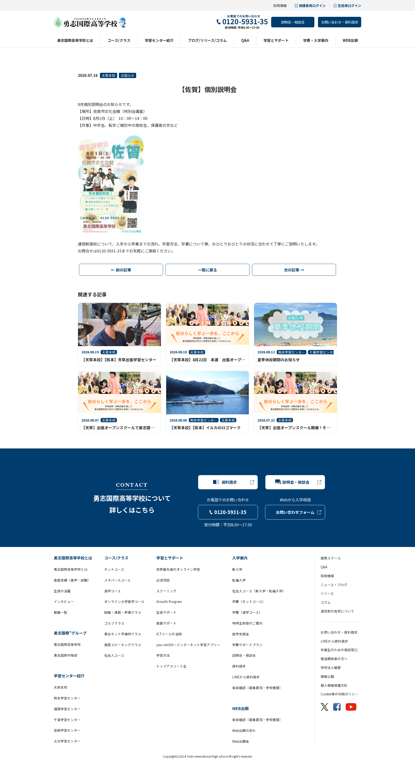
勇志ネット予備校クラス (122, 633)
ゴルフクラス (114, 623)
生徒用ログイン (349, 5)
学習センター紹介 (159, 40)
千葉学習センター (67, 719)
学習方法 (163, 655)
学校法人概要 (331, 667)
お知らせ (127, 75)
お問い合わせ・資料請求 (339, 22)
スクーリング (166, 590)
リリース (327, 593)
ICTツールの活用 (169, 633)
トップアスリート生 (171, 666)
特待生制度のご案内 (247, 623)
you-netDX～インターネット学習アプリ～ (188, 644)
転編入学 (239, 580)
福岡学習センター (67, 708)
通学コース (112, 590)
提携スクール (331, 558)
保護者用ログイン (312, 5)
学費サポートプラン (247, 644)
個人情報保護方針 (334, 685)
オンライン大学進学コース (124, 601)
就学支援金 (240, 633)
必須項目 (163, 580)
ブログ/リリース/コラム (207, 40)
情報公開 (327, 676)
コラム (326, 602)
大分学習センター (67, 741)
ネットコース (114, 569)
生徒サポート (166, 612)
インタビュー (64, 601)
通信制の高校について (337, 611)
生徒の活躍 (62, 590)
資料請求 (239, 666)
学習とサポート (276, 40)
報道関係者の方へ (334, 658)
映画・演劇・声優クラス (122, 612)
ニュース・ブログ (334, 584)
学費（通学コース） (247, 612)
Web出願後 (240, 741)
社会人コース (114, 655)
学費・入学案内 (315, 40)
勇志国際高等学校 (67, 644)
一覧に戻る (207, 270)
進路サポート (166, 623)
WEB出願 (350, 40)
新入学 (237, 569)
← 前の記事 (121, 270)
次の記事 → (294, 270)
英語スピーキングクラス (122, 644)
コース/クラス (119, 40)
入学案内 (240, 558)
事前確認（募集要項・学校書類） (257, 687)
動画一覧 (60, 612)
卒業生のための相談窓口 (339, 649)
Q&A (245, 40)
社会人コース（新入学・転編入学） (259, 590)
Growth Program (169, 601)
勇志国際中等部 (65, 655)
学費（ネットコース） (249, 601)
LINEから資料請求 (246, 676)
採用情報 (280, 5)
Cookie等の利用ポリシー (339, 694)
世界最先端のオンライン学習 (178, 569)
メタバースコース (117, 580)
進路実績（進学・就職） (72, 580)
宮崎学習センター (67, 730)
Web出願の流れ (244, 730)
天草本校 (108, 75)
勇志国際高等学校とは (75, 40)
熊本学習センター (67, 698)
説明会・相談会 (293, 22)
